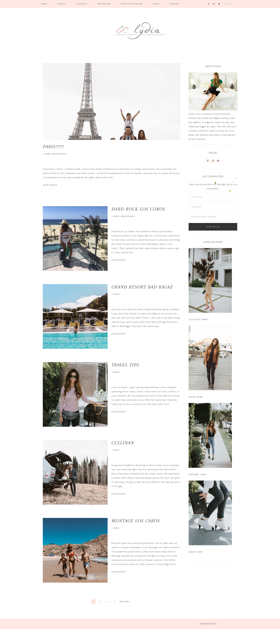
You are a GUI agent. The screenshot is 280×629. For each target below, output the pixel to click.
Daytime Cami (197, 474)
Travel (48, 154)
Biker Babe (196, 397)
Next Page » (125, 601)
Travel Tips (125, 365)
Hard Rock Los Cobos (138, 209)
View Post (49, 185)
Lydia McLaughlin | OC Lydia (140, 31)
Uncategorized (59, 154)
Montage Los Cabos (135, 520)
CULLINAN (122, 442)
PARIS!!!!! (53, 146)
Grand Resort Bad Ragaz (142, 287)
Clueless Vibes (198, 319)
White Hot (196, 552)
